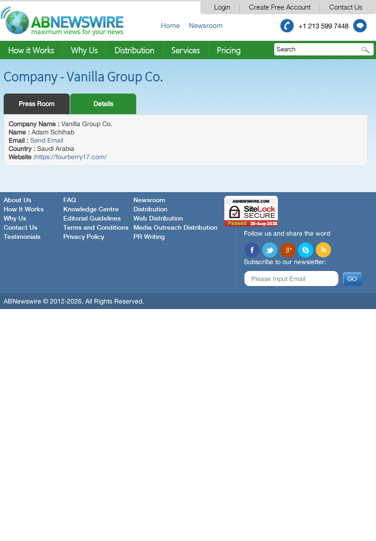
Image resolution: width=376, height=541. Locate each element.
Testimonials (22, 237)
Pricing (229, 49)
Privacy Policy (83, 237)
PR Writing (149, 237)
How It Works (24, 209)
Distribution (135, 49)
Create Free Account (279, 7)
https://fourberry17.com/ (71, 156)
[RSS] (323, 250)
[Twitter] (269, 250)
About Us (17, 200)
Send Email (46, 140)
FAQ (69, 200)
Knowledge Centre (91, 209)
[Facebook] (252, 250)
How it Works (31, 49)
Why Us (84, 49)
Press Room (37, 103)
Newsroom (206, 25)
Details (103, 103)
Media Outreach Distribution (175, 228)
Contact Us (345, 7)
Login (222, 7)
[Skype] (305, 250)
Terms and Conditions (95, 228)
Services (185, 49)
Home (170, 25)
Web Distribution (158, 218)
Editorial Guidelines (92, 218)
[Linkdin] (287, 250)
